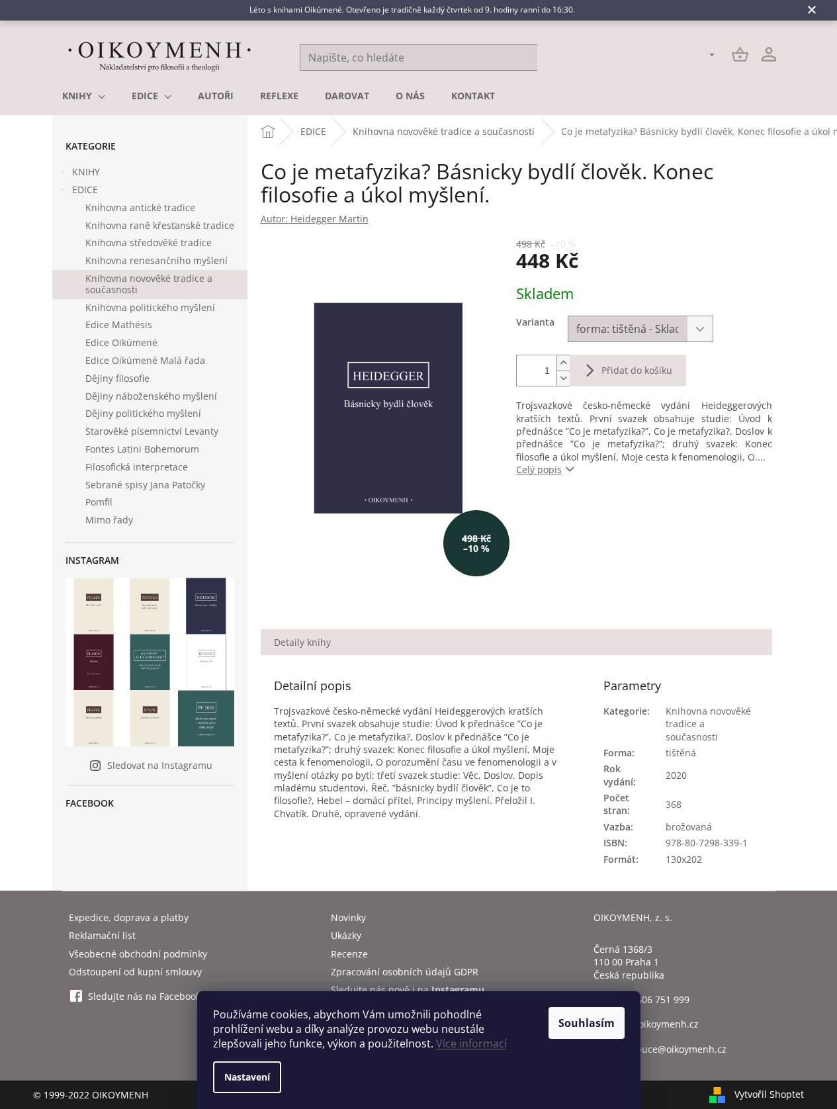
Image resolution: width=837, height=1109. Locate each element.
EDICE (85, 189)
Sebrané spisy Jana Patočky (145, 484)
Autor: (315, 218)
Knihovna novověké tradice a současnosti (148, 284)
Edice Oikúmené (121, 342)
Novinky (348, 917)
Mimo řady (109, 519)
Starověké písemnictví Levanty (151, 431)
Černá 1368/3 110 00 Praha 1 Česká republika (629, 962)
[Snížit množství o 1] (563, 378)
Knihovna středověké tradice (148, 242)
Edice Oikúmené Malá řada (145, 360)
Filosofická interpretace (136, 467)
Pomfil (98, 502)
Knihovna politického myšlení (150, 307)
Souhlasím (586, 1023)
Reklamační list (102, 935)
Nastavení (247, 1077)
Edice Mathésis (118, 324)
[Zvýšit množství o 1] (563, 363)
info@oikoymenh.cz (656, 1024)
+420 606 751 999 (651, 999)
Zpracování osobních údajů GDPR (404, 971)
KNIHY (86, 171)
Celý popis (539, 469)
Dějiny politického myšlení (143, 413)
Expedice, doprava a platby (129, 917)
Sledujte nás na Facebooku (147, 996)
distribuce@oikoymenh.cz (670, 1049)
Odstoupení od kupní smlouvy (135, 971)
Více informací (471, 1043)
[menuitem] (83, 96)
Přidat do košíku (636, 370)
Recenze (349, 954)
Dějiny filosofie (117, 378)
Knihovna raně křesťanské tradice (159, 225)
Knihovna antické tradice (140, 207)
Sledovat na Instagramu (159, 765)
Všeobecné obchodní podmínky (138, 954)
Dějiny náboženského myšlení (151, 396)
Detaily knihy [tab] (302, 642)
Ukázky (346, 935)
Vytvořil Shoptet (769, 1093)
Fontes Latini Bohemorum (142, 449)
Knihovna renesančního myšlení (156, 260)
